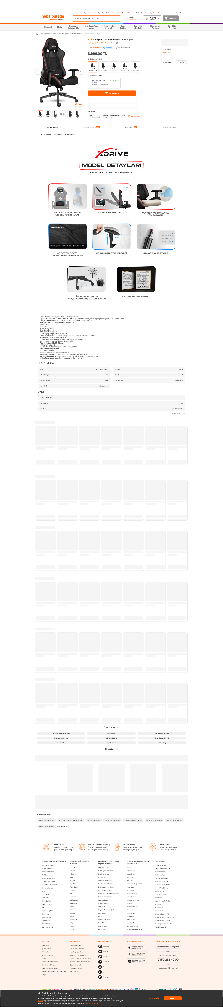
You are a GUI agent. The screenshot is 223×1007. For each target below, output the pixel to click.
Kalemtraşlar (45, 914)
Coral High (73, 867)
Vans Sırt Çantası (132, 893)
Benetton (73, 884)
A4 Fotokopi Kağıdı (48, 865)
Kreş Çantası (102, 877)
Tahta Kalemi (131, 871)
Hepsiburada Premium (157, 13)
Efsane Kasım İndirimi (161, 878)
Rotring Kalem (102, 926)
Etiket (43, 907)
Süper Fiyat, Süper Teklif (101, 13)
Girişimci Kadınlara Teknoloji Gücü (80, 958)
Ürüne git (181, 62)
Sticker (129, 867)
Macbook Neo (159, 891)
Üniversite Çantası (47, 927)
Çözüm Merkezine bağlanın (168, 947)
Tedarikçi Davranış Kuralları (78, 955)
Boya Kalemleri (46, 917)
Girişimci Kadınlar (127, 13)
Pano (100, 916)
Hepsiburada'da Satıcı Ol (173, 13)
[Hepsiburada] (53, 16)
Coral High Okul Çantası (105, 871)
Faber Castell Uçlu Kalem (134, 884)
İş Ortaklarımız (46, 949)
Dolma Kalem (131, 919)
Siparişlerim (88, 13)
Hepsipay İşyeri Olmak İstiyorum (80, 952)
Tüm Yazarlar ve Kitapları (162, 868)
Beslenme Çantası (47, 888)
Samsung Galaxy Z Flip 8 (162, 920)
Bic (71, 893)
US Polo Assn (74, 900)
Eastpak (72, 906)
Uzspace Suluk (103, 900)
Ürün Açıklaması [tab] (52, 127)
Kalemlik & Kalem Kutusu (49, 885)
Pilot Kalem (130, 890)
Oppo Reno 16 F (160, 911)
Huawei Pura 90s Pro (161, 888)
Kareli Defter (130, 916)
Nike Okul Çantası (103, 867)
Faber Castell (74, 887)
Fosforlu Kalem (131, 877)
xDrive (91, 39)
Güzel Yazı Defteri (47, 904)
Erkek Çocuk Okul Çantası (106, 887)
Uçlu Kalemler (46, 920)
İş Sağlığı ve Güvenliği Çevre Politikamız (54, 971)
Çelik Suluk (101, 906)
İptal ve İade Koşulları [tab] (169, 127)
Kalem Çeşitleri (46, 901)
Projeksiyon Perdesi (48, 872)
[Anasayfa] (37, 34)
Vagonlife (73, 877)
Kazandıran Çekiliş (160, 894)
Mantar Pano (46, 891)
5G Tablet (158, 904)
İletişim (44, 975)
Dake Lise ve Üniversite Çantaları (108, 893)
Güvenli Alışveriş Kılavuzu (50, 968)
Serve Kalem (130, 913)
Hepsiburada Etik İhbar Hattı (168, 968)
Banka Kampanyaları (76, 968)
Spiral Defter (102, 913)
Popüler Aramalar (160, 872)
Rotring (72, 910)
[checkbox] (104, 83)
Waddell (72, 880)
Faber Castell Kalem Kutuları (135, 929)
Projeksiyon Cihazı (47, 868)
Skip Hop (73, 897)
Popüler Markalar (160, 875)
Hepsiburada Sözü (160, 865)
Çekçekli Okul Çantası (105, 880)
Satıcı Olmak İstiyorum (77, 949)
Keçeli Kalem (102, 929)
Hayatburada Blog (75, 945)
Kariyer (44, 958)
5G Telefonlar (159, 907)
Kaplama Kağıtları (47, 911)
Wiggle (72, 923)
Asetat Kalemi (131, 874)
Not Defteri (130, 880)
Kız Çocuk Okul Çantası (105, 884)
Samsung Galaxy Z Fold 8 (163, 914)
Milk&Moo (73, 874)
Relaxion (72, 926)
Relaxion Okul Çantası (105, 897)
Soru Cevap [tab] (131, 127)
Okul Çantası (46, 875)
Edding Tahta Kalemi (133, 926)
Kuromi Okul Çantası (133, 900)
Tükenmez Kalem (132, 910)
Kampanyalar (116, 13)
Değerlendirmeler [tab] (91, 127)
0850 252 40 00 (168, 959)
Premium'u (54, 19)
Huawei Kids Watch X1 (162, 881)
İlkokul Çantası (46, 924)
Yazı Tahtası (45, 894)
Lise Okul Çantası (103, 874)
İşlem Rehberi (74, 971)
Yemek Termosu (131, 897)
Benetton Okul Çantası (105, 890)
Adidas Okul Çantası (104, 919)
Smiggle (72, 913)
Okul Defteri (45, 898)
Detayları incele (95, 86)
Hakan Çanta (74, 919)
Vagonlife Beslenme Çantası (106, 910)
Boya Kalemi (130, 887)
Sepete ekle (114, 93)
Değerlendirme (107, 43)
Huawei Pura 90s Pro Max (163, 885)
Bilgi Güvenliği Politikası (49, 965)
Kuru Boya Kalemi (132, 923)
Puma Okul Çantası (104, 923)
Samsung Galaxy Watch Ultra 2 (164, 924)
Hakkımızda (45, 945)
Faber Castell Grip (132, 906)
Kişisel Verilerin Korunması (50, 962)
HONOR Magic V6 (160, 927)
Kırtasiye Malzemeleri (48, 881)
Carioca (72, 890)
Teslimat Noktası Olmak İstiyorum (80, 962)
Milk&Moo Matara (103, 903)
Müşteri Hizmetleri (141, 13)
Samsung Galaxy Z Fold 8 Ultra (164, 917)
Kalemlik (129, 903)
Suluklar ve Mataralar (48, 878)
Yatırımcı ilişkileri (47, 952)
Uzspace (73, 871)
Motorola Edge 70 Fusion (162, 901)
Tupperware (73, 903)
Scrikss (72, 929)
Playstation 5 (159, 898)
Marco (72, 916)
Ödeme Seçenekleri (76, 965)
